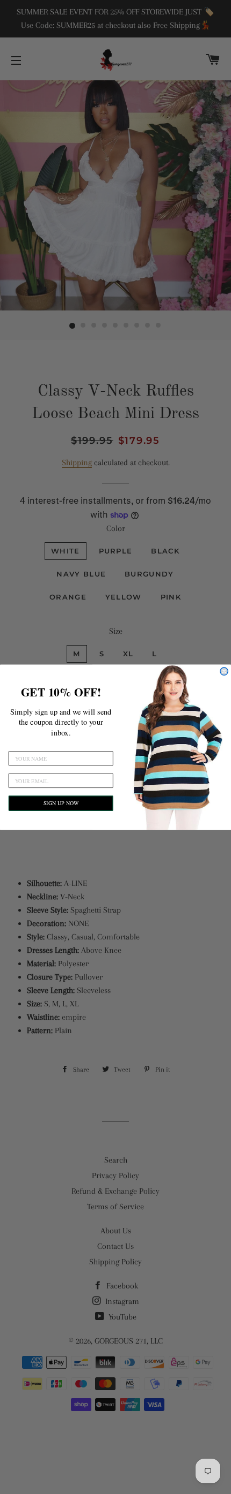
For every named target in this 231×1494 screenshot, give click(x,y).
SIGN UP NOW (61, 803)
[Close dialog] (224, 670)
